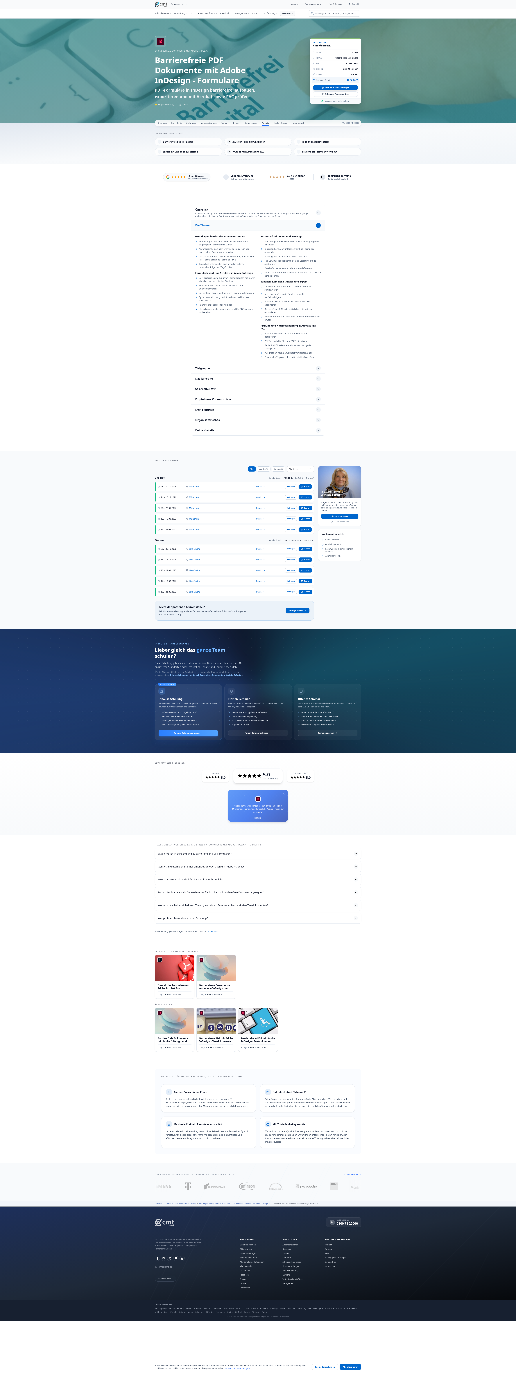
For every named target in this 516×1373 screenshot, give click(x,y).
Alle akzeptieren (350, 1367)
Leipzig (182, 1312)
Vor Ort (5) (263, 469)
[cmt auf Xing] (169, 1258)
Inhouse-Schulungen (291, 1262)
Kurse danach (298, 123)
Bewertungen (251, 123)
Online (230, 1312)
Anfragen (291, 486)
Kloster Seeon (350, 1308)
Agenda (265, 123)
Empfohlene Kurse (248, 1257)
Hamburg (302, 1308)
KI (191, 13)
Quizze (243, 1279)
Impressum (330, 1266)
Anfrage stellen (296, 610)
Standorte (286, 1257)
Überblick (162, 123)
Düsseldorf (229, 1308)
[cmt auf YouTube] (175, 1258)
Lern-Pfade (245, 1270)
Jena (321, 1308)
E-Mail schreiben (341, 521)
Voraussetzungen (209, 123)
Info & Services (335, 4)
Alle (251, 469)
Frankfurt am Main (259, 1308)
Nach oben (166, 1278)
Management (241, 13)
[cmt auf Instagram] (182, 1258)
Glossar (243, 1283)
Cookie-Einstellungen (325, 1367)
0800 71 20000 (341, 516)
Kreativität (225, 13)
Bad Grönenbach (176, 1308)
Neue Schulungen (248, 1253)
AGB (327, 1253)
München (194, 486)
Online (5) (278, 469)
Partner (285, 1253)
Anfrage (328, 1249)
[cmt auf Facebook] (157, 1258)
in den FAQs (213, 931)
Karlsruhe (329, 1308)
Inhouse (237, 123)
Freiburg (274, 1308)
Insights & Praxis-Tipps (292, 1279)
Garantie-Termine (248, 1244)
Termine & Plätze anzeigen (337, 87)
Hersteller (286, 13)
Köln (166, 1312)
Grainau (291, 1308)
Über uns (286, 1249)
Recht (254, 13)
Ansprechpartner (290, 1244)
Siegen (247, 1312)
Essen (246, 1308)
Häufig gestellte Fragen (335, 1257)
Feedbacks (244, 1275)
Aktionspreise (246, 1249)
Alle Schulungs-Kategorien (252, 1262)
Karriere (286, 1275)
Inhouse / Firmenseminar (337, 94)
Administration (162, 13)
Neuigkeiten (287, 1283)
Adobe (185, 104)
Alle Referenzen (351, 1174)
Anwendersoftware (206, 13)
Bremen (197, 1308)
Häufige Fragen (280, 123)
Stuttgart (256, 1312)
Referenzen (245, 1287)
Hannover (312, 1308)
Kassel (339, 1308)
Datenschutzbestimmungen (237, 1368)
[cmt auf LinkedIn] (163, 1258)
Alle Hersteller (246, 1266)
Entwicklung (179, 13)
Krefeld (173, 1312)
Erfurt (238, 1308)
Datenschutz (330, 1262)
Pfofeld (238, 1312)
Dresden (218, 1308)
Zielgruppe (191, 123)
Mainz (190, 1312)
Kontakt (294, 4)
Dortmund (207, 1308)
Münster (210, 1312)
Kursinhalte (176, 123)
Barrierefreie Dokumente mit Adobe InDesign (182, 51)
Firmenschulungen (291, 1266)
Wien (264, 1312)
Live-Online (194, 548)
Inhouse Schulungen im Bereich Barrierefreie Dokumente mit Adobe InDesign (206, 675)
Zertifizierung (269, 13)
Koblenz (158, 1312)
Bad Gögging (161, 1308)
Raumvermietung (313, 4)
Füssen (283, 1308)
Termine (225, 123)
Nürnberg (220, 1312)
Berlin (188, 1308)
